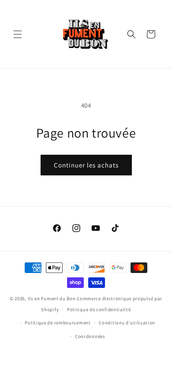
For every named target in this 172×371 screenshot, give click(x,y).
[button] (17, 34)
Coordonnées (90, 336)
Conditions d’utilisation (127, 323)
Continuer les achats (86, 165)
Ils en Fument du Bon (52, 298)
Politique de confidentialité (99, 309)
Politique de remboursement (57, 323)
